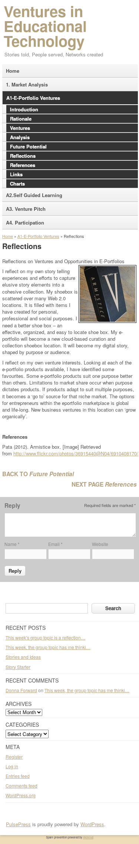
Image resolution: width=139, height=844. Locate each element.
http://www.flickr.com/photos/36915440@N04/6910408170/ (75, 453)
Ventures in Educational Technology (45, 25)
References (121, 484)
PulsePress (18, 824)
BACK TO (15, 474)
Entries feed (18, 776)
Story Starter (18, 667)
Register (14, 756)
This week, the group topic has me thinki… (48, 647)
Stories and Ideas (23, 657)
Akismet (88, 837)
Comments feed (21, 785)
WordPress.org (21, 795)
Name (12, 544)
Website (100, 544)
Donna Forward (21, 690)
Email (55, 544)
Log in (12, 766)
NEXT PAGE (88, 484)
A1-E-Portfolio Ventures (38, 236)
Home (7, 236)
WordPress (92, 824)
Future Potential (51, 474)
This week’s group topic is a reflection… (45, 637)
